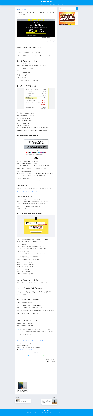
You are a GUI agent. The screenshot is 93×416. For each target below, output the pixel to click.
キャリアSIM (52, 359)
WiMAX (38, 4)
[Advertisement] (25, 372)
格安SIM (42, 4)
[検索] (77, 8)
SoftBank (53, 361)
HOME (30, 4)
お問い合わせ (52, 4)
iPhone (34, 4)
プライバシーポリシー (60, 4)
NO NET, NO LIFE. (46, 1)
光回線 (47, 4)
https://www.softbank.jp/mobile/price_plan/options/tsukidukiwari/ (30, 340)
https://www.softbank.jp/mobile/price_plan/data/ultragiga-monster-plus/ (31, 191)
